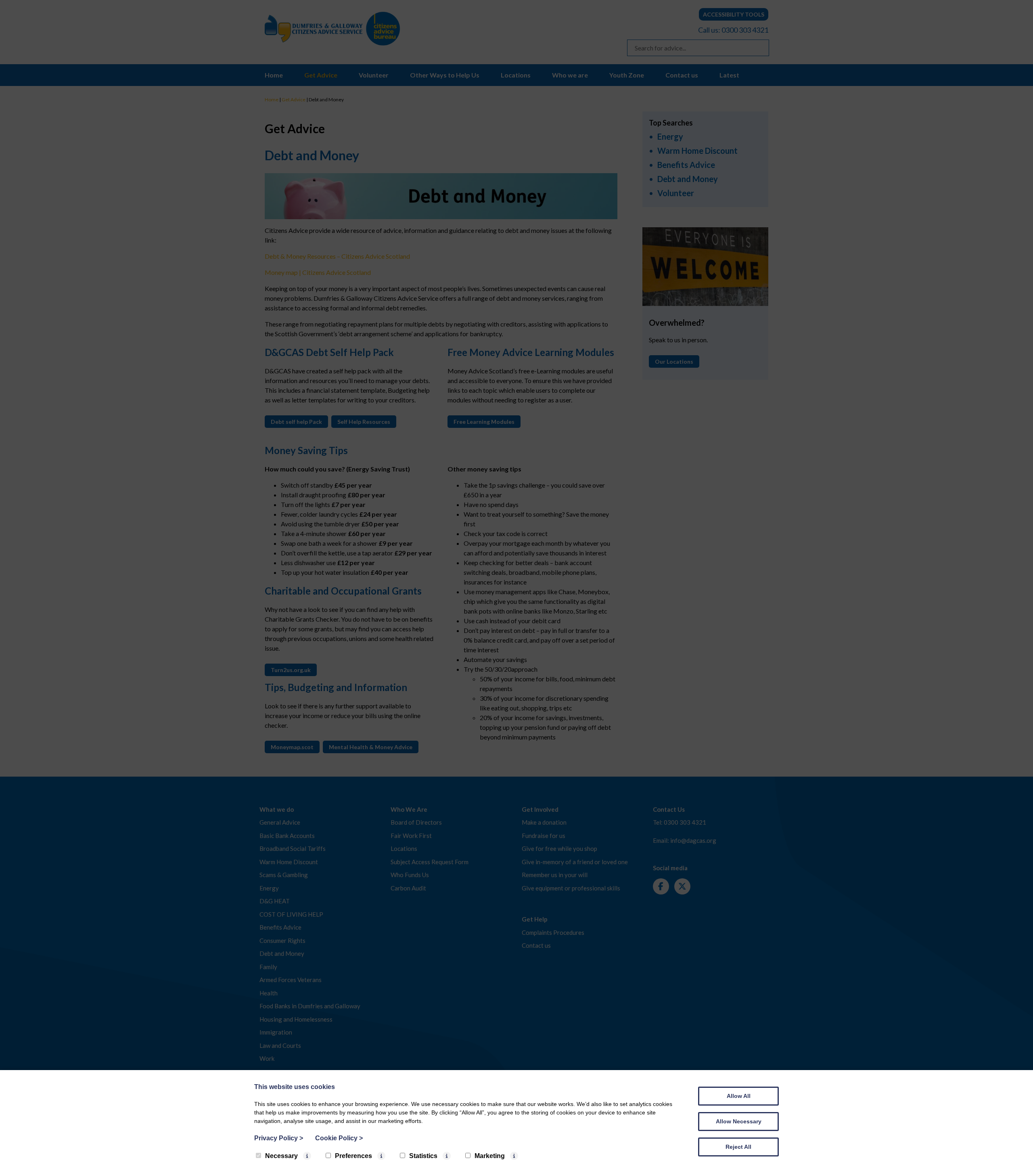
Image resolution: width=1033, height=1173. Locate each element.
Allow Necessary (738, 1121)
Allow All (739, 1096)
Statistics (423, 1155)
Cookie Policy (339, 1138)
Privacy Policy (278, 1138)
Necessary (281, 1155)
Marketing (490, 1155)
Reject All (738, 1147)
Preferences (353, 1155)
